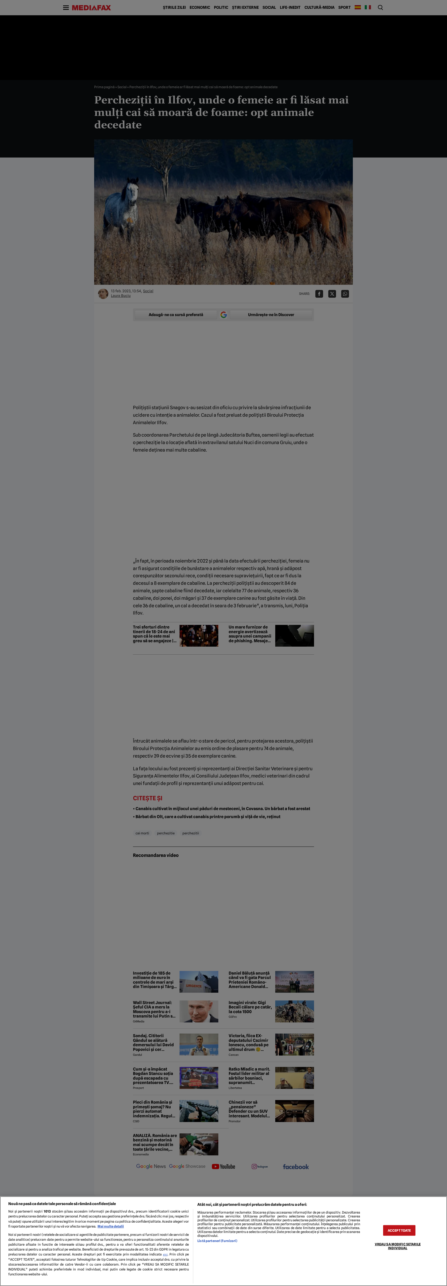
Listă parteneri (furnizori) (217, 1241)
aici (165, 1254)
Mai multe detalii (111, 1226)
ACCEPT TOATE (399, 1230)
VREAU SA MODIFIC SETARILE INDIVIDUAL (398, 1246)
